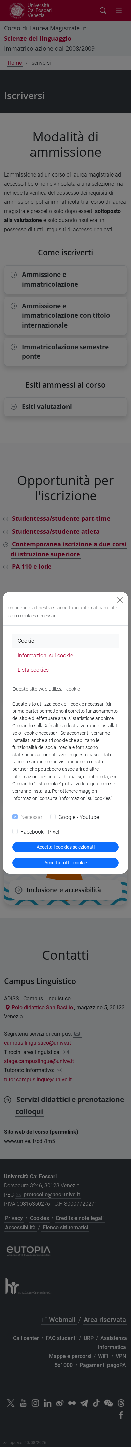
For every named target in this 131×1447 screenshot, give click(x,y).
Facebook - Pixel (39, 832)
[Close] (120, 600)
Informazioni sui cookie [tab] (45, 655)
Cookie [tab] (26, 641)
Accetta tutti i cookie (65, 862)
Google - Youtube (78, 817)
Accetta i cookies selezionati (66, 847)
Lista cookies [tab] (33, 670)
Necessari (32, 817)
